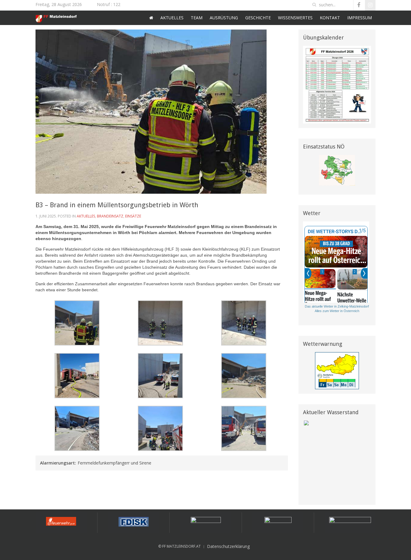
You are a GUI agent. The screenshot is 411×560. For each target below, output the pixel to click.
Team (196, 17)
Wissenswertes (295, 17)
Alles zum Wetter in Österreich (337, 311)
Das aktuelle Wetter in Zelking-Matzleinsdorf (337, 306)
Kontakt (330, 17)
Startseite (151, 18)
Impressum (359, 17)
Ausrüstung (224, 17)
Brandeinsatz (110, 216)
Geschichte (258, 17)
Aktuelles (172, 17)
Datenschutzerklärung (228, 546)
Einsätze (133, 216)
